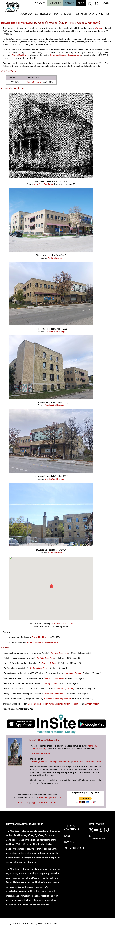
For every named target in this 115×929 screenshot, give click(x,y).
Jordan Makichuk (71, 704)
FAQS (67, 835)
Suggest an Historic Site (41, 803)
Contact (40, 3)
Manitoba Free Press (43, 184)
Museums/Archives (38, 762)
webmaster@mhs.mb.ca (50, 798)
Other (98, 762)
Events (93, 14)
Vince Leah (49, 699)
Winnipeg (93, 22)
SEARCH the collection (40, 754)
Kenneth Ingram (91, 704)
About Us (25, 14)
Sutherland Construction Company (65, 55)
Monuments (64, 762)
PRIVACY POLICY (44, 924)
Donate (69, 3)
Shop (81, 3)
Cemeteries (77, 762)
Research (81, 14)
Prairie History (62, 14)
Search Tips (23, 803)
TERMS (54, 924)
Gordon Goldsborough (55, 332)
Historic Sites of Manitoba (16, 22)
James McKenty (34, 82)
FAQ (56, 803)
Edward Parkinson (20, 55)
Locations (89, 762)
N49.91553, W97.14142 (62, 624)
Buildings (53, 762)
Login (106, 3)
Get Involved (42, 14)
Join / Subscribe (74, 848)
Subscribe (55, 3)
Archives (104, 14)
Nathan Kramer (55, 258)
